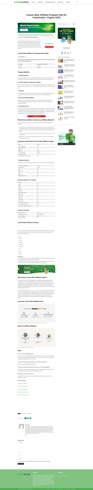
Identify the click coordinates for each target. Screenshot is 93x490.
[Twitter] (28, 418)
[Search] (74, 24)
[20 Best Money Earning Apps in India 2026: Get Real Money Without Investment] (60, 97)
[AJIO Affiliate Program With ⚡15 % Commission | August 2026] (60, 76)
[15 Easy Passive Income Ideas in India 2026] (60, 118)
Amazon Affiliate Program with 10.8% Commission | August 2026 (69, 60)
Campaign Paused (49, 47)
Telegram (68, 2)
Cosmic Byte (29, 413)
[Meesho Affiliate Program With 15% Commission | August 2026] (60, 82)
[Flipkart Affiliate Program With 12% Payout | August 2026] (60, 71)
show (25, 56)
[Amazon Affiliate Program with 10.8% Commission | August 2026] (60, 61)
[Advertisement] (46, 8)
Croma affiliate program (23, 389)
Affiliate (33, 2)
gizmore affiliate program (23, 386)
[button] (77, 2)
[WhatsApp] (30, 418)
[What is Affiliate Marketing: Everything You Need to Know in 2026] (60, 87)
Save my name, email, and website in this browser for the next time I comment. (34, 461)
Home (19, 11)
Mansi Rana (43, 20)
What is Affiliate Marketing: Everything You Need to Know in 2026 (69, 86)
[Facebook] (25, 418)
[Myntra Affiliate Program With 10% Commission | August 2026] (60, 66)
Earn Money (40, 2)
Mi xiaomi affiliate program (23, 394)
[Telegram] (65, 476)
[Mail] (26, 435)
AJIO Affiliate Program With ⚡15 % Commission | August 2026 (69, 76)
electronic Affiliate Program (33, 290)
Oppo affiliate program (22, 383)
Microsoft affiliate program (23, 392)
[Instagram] (62, 476)
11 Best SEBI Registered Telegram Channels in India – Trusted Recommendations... (69, 107)
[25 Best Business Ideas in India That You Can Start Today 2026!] (60, 113)
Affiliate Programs (23, 11)
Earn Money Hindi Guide (50, 2)
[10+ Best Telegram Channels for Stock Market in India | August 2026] (60, 103)
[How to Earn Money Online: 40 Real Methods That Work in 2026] (60, 92)
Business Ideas (60, 2)
